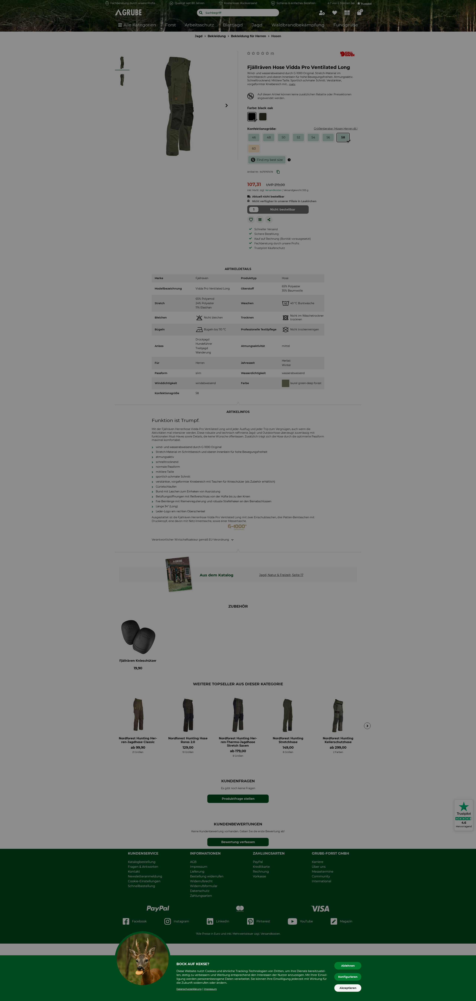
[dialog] (238, 500)
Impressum (210, 989)
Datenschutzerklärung (189, 989)
